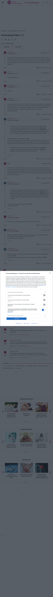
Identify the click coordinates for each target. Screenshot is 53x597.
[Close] (50, 273)
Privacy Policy (34, 323)
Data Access (26, 323)
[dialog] (26, 298)
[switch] (43, 295)
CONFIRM (16, 318)
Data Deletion (19, 323)
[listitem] (26, 292)
